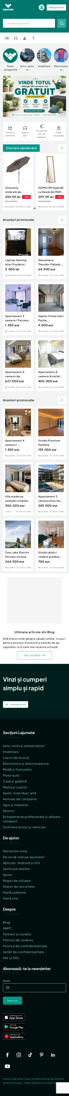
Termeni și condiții (17, 934)
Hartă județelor (14, 892)
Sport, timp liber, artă (19, 793)
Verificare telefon (16, 869)
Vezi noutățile (32, 655)
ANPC (7, 928)
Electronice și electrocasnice (26, 763)
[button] (48, 113)
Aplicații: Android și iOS (21, 863)
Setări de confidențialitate (23, 952)
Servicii (9, 811)
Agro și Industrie (15, 805)
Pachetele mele (15, 851)
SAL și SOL (11, 958)
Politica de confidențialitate (25, 946)
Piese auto (11, 775)
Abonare (12, 1000)
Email (6, 980)
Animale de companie (20, 799)
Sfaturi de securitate (19, 886)
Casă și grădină (15, 781)
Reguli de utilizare (17, 881)
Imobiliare (11, 752)
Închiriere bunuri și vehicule (24, 827)
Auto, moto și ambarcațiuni (24, 746)
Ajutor (7, 875)
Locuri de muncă (16, 758)
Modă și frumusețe (17, 769)
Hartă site (10, 898)
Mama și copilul (15, 787)
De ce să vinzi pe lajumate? (24, 857)
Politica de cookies (18, 940)
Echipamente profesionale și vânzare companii (31, 819)
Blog (6, 922)
